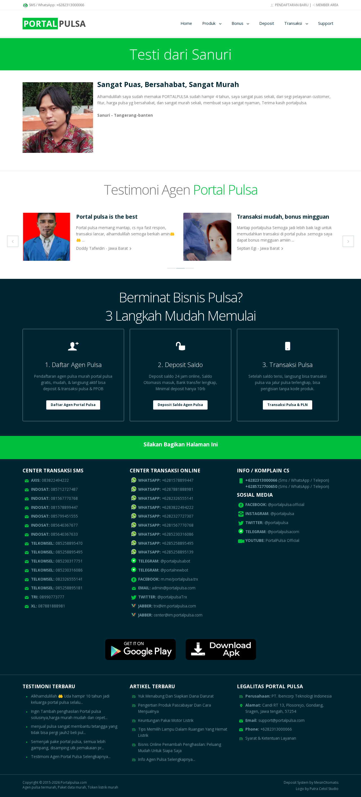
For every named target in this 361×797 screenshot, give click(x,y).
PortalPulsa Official (282, 540)
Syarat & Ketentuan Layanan (270, 738)
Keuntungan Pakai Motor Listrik (165, 720)
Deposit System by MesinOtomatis (311, 782)
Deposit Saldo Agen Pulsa (180, 404)
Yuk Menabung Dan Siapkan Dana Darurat (175, 696)
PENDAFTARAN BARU (291, 5)
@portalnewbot (163, 570)
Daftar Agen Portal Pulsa (73, 404)
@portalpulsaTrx (162, 597)
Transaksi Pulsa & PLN (287, 404)
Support (325, 23)
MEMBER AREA (326, 5)
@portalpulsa (282, 513)
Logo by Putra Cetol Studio (317, 789)
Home (186, 23)
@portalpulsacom (283, 531)
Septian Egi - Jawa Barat (258, 248)
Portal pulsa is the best (107, 216)
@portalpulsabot (164, 561)
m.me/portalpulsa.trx (168, 579)
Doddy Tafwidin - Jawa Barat (102, 248)
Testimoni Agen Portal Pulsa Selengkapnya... (71, 756)
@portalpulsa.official (286, 504)
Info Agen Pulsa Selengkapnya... (166, 759)
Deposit (266, 23)
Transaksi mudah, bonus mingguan (283, 216)
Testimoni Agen (180, 189)
